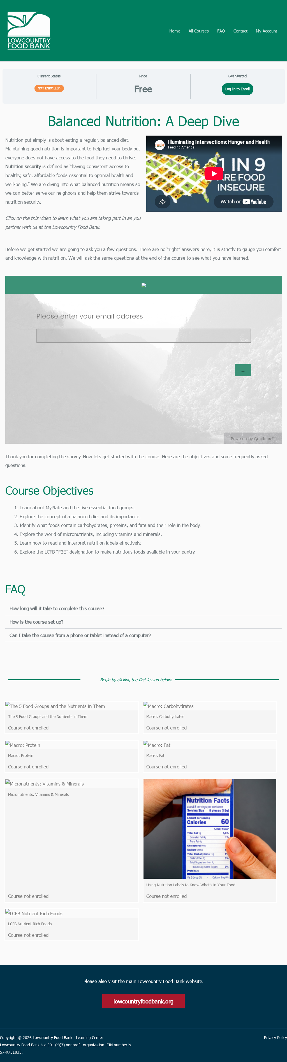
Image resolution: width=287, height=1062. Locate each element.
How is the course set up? (36, 622)
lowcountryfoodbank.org (143, 1001)
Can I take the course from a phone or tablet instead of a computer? (80, 635)
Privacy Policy (275, 1037)
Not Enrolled (49, 88)
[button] (143, 608)
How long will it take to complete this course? (57, 608)
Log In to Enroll (237, 89)
